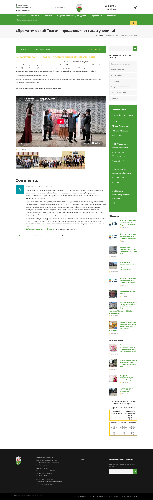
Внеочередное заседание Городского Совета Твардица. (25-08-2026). (128, 250)
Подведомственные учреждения (71, 16)
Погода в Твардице (22, 5)
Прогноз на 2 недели (23, 10)
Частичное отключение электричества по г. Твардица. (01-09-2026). (128, 223)
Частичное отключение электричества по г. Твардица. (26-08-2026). (128, 236)
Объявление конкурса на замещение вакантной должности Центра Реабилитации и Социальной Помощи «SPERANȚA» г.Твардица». (123, 308)
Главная (100, 35)
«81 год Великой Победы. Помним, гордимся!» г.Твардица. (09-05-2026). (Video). (128, 363)
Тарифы (114, 98)
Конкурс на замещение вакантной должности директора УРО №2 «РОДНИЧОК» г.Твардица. (122, 326)
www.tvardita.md (49, 484)
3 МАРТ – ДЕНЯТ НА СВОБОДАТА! (126, 390)
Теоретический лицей (42, 49)
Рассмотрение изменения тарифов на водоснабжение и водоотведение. (128, 266)
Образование (96, 16)
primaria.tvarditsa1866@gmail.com (52, 482)
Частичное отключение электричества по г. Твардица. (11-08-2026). (128, 280)
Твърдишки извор (118, 93)
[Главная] (79, 8)
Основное (21, 16)
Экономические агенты (27, 20)
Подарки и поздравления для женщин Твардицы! (127, 378)
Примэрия (35, 16)
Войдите (29, 229)
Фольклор (115, 81)
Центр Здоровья (117, 75)
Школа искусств (117, 70)
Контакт (82, 459)
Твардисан (112, 16)
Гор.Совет (48, 16)
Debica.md (41, 215)
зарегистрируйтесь (44, 229)
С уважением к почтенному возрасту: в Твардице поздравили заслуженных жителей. (128, 348)
